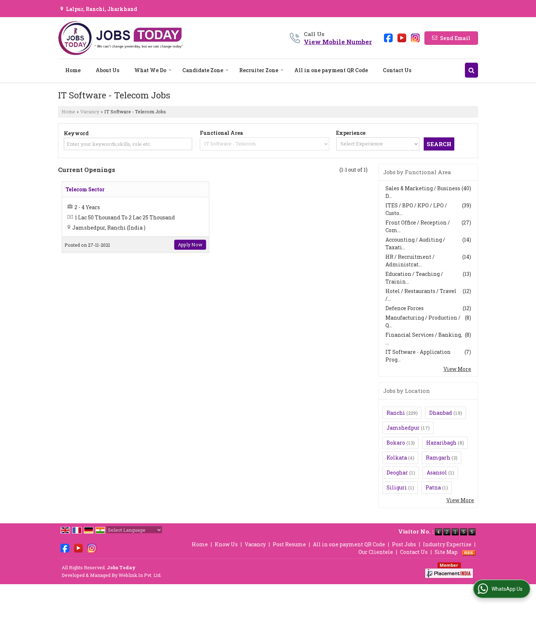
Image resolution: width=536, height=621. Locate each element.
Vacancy (89, 111)
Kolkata (397, 457)
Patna (433, 487)
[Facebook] (388, 37)
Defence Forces (404, 308)
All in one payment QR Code (331, 70)
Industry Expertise (447, 544)
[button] (338, 42)
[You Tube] (401, 37)
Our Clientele (375, 551)
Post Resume (289, 544)
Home (73, 70)
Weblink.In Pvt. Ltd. (140, 575)
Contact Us (397, 70)
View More (457, 369)
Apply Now (190, 244)
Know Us (226, 544)
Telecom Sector (85, 189)
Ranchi (396, 412)
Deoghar (397, 472)
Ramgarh (438, 457)
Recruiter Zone (258, 70)
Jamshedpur (403, 427)
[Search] (471, 70)
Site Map (446, 551)
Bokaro (396, 442)
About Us (107, 70)
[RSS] (468, 551)
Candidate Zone (202, 70)
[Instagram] (415, 37)
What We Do (150, 70)
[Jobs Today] (120, 38)
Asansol (437, 472)
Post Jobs (404, 544)
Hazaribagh (441, 442)
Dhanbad (440, 412)
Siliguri (397, 487)
